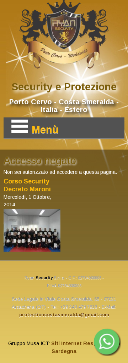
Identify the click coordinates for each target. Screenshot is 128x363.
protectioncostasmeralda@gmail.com (64, 314)
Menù (45, 129)
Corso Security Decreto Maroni (27, 185)
